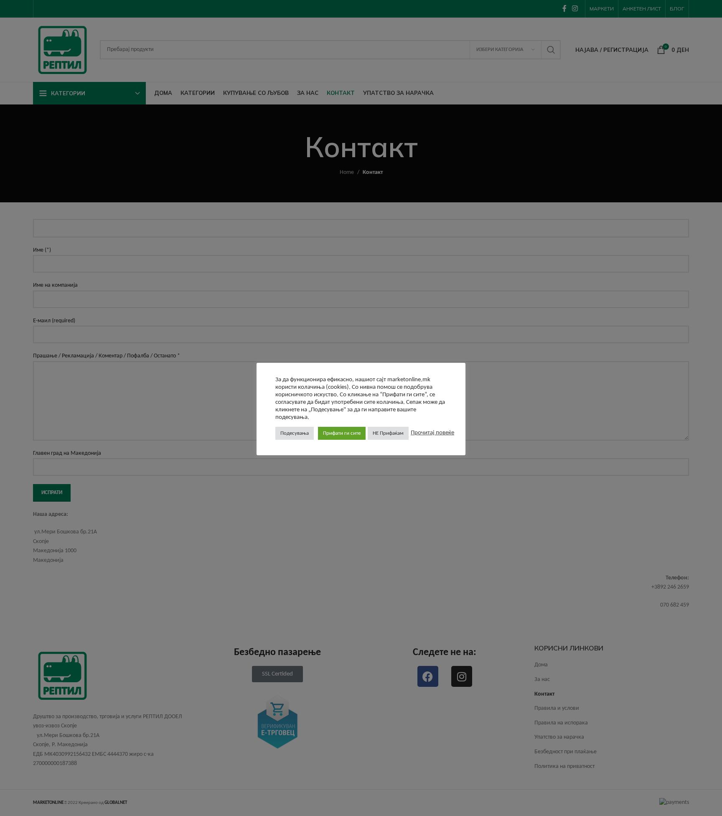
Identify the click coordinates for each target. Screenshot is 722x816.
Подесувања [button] (294, 433)
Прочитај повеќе (432, 433)
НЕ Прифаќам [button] (388, 433)
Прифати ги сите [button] (342, 433)
